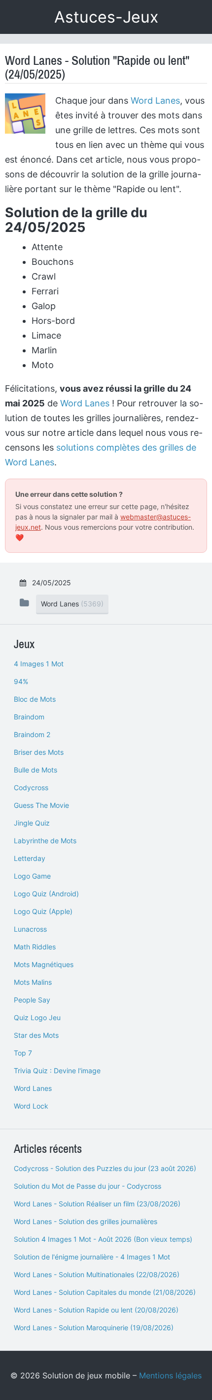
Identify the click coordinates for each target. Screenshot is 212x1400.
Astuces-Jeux (106, 17)
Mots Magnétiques (43, 964)
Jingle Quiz (32, 823)
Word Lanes (155, 100)
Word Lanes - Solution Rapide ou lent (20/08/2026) (96, 1310)
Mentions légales (170, 1375)
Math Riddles (35, 947)
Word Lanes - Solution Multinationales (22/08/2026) (96, 1274)
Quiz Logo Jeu (37, 1017)
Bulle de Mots (35, 770)
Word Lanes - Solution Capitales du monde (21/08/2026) (105, 1292)
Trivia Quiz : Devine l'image (57, 1070)
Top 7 (23, 1053)
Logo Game (32, 876)
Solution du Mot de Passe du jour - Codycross (87, 1186)
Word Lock (31, 1106)
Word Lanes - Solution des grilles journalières (85, 1221)
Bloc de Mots (35, 699)
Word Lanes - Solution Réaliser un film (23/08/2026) (97, 1204)
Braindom (29, 717)
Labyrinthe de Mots (45, 840)
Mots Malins (33, 982)
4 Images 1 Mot (39, 663)
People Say (32, 1000)
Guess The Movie (41, 805)
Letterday (29, 858)
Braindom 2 (32, 734)
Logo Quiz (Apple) (43, 911)
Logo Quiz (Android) (46, 893)
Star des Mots (36, 1035)
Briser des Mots (39, 752)
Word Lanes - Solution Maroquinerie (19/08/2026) (94, 1327)
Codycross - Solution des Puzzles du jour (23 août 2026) (105, 1168)
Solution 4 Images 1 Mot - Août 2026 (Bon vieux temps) (103, 1239)
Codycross (31, 787)
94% (21, 681)
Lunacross (30, 929)
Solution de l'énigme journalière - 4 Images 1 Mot (92, 1257)
